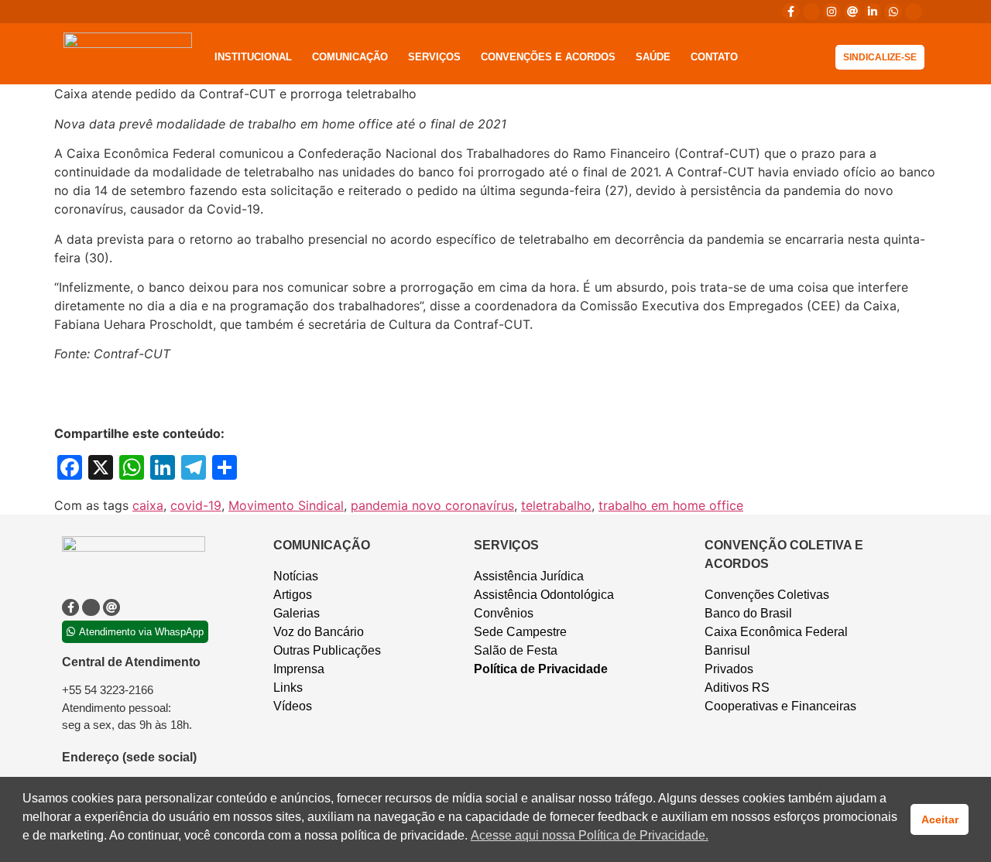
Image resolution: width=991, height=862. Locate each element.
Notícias (295, 576)
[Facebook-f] (790, 11)
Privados (729, 669)
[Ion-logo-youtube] (913, 11)
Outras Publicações (327, 650)
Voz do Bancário (318, 631)
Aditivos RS (737, 687)
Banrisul (727, 650)
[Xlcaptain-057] (811, 11)
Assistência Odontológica (544, 594)
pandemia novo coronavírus (432, 505)
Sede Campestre (520, 631)
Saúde (653, 57)
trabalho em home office (670, 505)
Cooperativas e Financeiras (780, 706)
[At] (852, 11)
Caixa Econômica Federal (776, 631)
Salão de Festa (515, 650)
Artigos (292, 594)
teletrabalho (556, 505)
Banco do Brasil (748, 613)
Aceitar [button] (939, 819)
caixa (147, 505)
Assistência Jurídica (529, 576)
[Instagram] (831, 11)
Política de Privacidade (541, 669)
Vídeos (292, 706)
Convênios (503, 613)
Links (288, 687)
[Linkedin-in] (872, 11)
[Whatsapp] (892, 11)
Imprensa (298, 669)
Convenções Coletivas (767, 594)
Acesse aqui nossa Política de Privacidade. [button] (589, 835)
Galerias (296, 613)
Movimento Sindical (286, 505)
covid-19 (195, 505)
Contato (714, 57)
